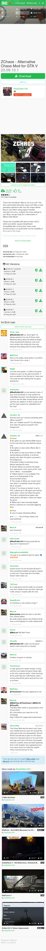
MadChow (14, 355)
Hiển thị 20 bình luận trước (23, 327)
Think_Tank (14, 332)
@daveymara (15, 614)
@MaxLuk (14, 632)
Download (24, 76)
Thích (19, 192)
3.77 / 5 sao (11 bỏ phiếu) (8, 197)
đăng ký (6, 761)
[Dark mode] (39, 3)
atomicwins (14, 389)
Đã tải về (8, 192)
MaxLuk (13, 527)
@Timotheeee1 (16, 691)
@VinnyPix (14, 705)
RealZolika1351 (21, 88)
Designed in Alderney (9, 940)
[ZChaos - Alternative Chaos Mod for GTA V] (23, 147)
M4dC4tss (14, 689)
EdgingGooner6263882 (19, 552)
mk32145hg (14, 725)
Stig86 (12, 369)
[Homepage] (15, 91)
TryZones (13, 584)
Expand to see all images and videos (23, 185)
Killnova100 (14, 538)
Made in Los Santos (8, 942)
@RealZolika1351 (17, 335)
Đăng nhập (30, 759)
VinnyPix (13, 641)
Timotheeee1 (15, 666)
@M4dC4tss (15, 703)
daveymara (14, 566)
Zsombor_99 (15, 415)
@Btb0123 (36, 703)
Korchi (12, 630)
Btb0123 (13, 654)
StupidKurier (15, 600)
